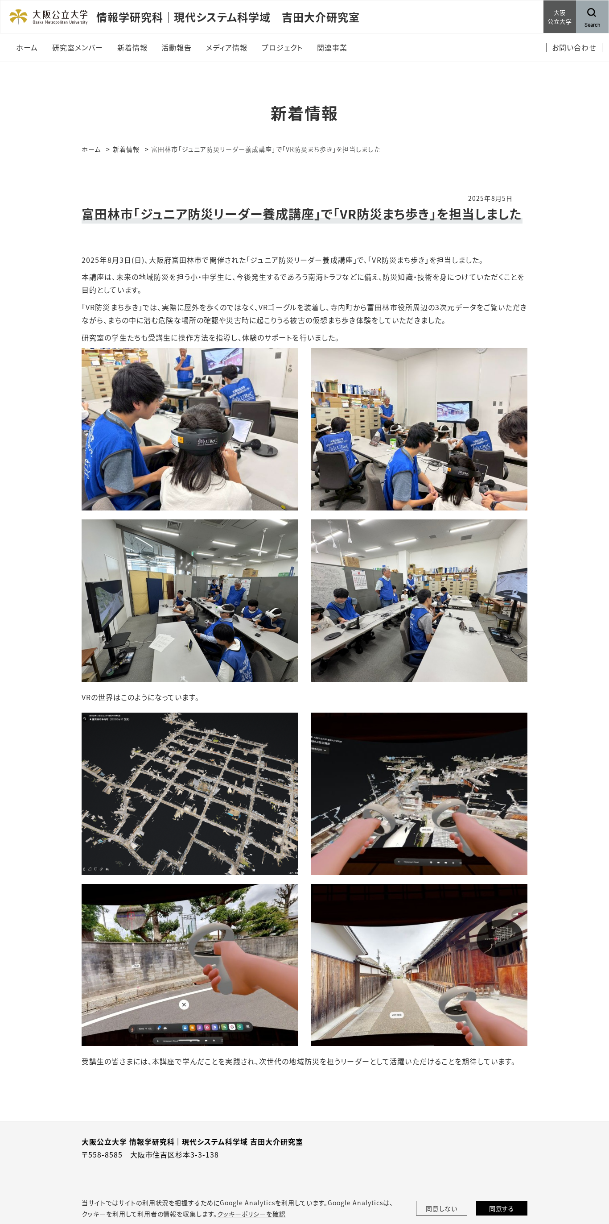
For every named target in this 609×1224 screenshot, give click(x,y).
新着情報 (126, 149)
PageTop (589, 1176)
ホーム (91, 149)
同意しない (442, 1208)
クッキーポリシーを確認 (251, 1213)
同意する (502, 1208)
